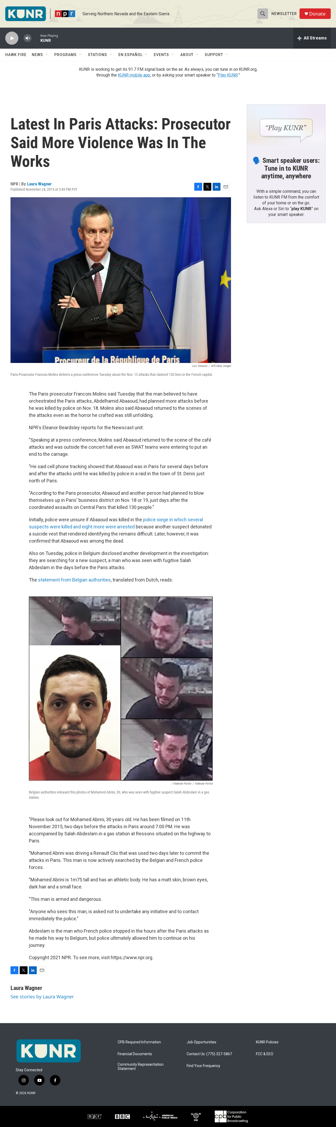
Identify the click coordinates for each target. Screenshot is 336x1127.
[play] (12, 38)
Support (214, 55)
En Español (130, 55)
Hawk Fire (16, 55)
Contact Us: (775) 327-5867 (209, 1054)
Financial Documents (135, 1054)
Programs (65, 55)
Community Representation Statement (141, 1067)
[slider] (36, 38)
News (37, 55)
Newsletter (284, 14)
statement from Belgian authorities (74, 580)
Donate (317, 14)
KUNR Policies (267, 1042)
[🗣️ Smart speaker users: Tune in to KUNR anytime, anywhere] (286, 127)
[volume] (27, 38)
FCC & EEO (264, 1054)
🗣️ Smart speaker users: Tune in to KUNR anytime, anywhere (286, 168)
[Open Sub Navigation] (47, 55)
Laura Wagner (39, 183)
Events (161, 55)
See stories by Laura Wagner (42, 996)
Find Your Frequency (203, 1066)
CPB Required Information (139, 1042)
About (186, 55)
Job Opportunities (201, 1042)
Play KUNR (228, 75)
